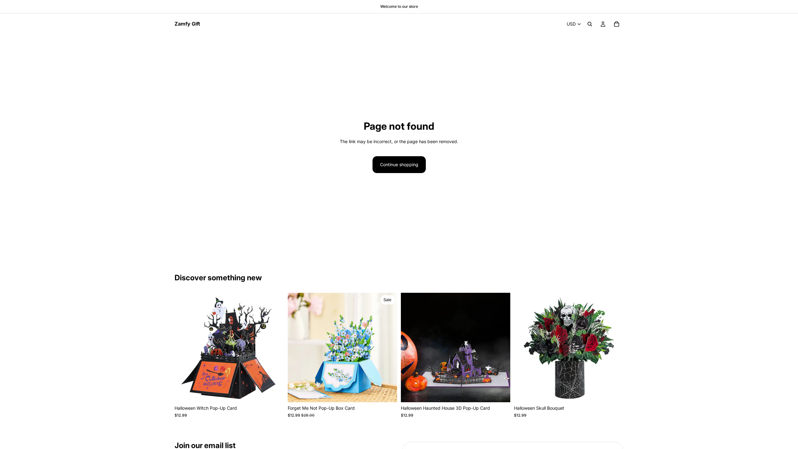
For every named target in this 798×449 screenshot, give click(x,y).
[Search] (590, 24)
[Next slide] (274, 348)
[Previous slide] (184, 348)
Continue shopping (399, 164)
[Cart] (616, 24)
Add (279, 392)
